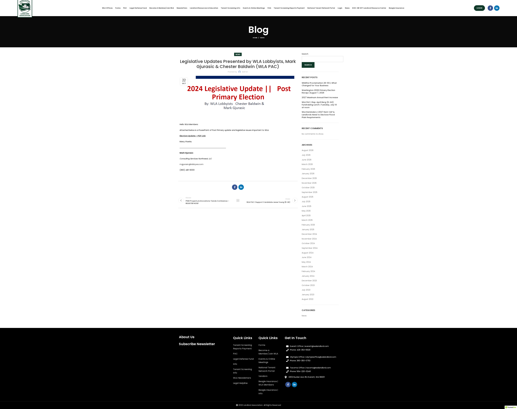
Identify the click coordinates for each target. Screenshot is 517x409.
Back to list (237, 200)
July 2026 (306, 155)
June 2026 (306, 159)
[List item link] (243, 346)
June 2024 (307, 257)
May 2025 (306, 210)
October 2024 (308, 243)
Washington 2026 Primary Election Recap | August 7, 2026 (318, 91)
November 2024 (309, 238)
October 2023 (308, 285)
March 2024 (307, 266)
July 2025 (306, 201)
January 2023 (308, 294)
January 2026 (308, 173)
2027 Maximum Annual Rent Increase (320, 97)
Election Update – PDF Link (193, 135)
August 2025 (307, 196)
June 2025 (306, 206)
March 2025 (307, 220)
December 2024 (309, 234)
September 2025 (309, 192)
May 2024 (306, 262)
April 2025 (306, 215)
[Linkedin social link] (496, 8)
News (262, 38)
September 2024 (310, 248)
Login (479, 8)
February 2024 (308, 271)
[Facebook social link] (490, 8)
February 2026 (308, 169)
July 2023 (306, 290)
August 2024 (308, 252)
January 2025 (308, 229)
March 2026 (307, 164)
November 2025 (309, 183)
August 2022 (307, 299)
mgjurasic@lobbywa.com (191, 164)
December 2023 (309, 280)
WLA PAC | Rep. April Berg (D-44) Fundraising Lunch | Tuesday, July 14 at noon (319, 105)
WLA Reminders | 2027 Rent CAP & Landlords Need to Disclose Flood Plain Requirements (318, 115)
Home (255, 38)
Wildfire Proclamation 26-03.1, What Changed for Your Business (319, 84)
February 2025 (308, 224)
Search (305, 54)
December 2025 (309, 178)
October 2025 (308, 187)
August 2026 (307, 150)
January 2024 (308, 276)
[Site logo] (25, 8)
